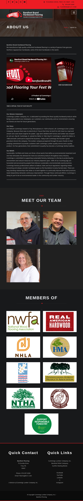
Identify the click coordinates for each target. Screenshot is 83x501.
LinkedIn (60, 478)
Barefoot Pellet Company (59, 463)
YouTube (60, 475)
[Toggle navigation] (73, 12)
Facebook (60, 473)
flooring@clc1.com (68, 7)
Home (66, 27)
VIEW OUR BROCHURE (65, 85)
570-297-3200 (69, 4)
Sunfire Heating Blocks (59, 466)
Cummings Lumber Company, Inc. (59, 461)
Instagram (59, 483)
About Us (73, 27)
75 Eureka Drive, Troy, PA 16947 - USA (60, 2)
